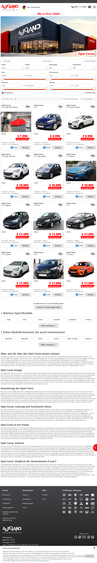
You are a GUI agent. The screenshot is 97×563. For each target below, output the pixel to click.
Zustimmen (89, 556)
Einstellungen (80, 556)
